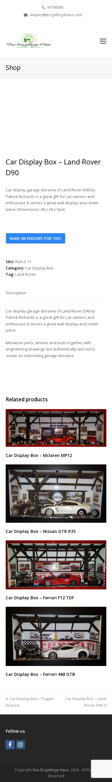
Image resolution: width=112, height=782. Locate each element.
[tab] (16, 293)
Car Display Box (39, 268)
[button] (103, 40)
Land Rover (25, 274)
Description (16, 292)
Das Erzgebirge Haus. (51, 769)
